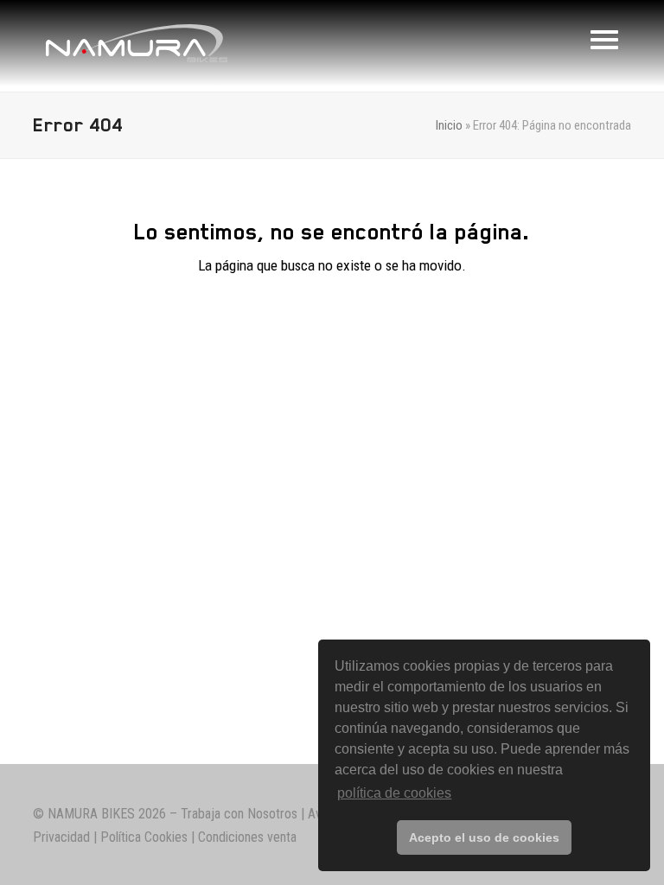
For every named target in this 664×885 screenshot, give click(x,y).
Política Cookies (144, 837)
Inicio (449, 125)
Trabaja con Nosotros (239, 813)
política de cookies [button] (394, 793)
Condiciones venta (247, 837)
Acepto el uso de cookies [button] (484, 837)
